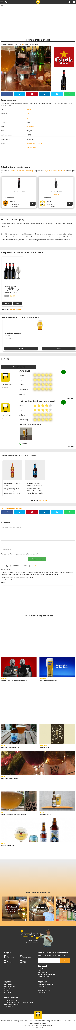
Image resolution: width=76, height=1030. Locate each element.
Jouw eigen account (44, 990)
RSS (24, 962)
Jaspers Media (47, 1025)
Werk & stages (42, 972)
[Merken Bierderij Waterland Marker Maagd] (19, 801)
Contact (40, 970)
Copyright (41, 986)
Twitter (9, 962)
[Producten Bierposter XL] (57, 734)
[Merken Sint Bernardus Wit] (38, 830)
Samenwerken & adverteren (47, 974)
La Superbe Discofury (11, 1000)
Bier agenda (7, 992)
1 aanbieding (56, 194)
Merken (4, 6)
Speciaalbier (31, 118)
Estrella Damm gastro (13, 333)
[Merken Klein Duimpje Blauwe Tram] (19, 734)
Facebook (10, 957)
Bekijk (7, 303)
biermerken (43, 500)
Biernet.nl (27, 1025)
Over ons (41, 968)
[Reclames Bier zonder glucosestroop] (57, 667)
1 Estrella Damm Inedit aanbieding (21, 171)
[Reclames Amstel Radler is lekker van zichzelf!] (19, 667)
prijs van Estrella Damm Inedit (55, 171)
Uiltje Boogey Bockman (11, 1004)
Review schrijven (20, 367)
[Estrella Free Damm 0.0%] (35, 470)
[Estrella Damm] (12, 470)
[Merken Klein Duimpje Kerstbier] (38, 763)
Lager (18, 483)
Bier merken (8, 984)
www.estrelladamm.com (35, 143)
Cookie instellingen (44, 976)
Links (39, 988)
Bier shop (7, 990)
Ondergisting (31, 126)
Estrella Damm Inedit (36, 566)
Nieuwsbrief (42, 992)
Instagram (26, 957)
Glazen (7, 336)
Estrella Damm (32, 148)
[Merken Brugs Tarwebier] (57, 801)
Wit (23, 45)
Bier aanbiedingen (9, 986)
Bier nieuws (7, 988)
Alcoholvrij (35, 485)
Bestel (17, 303)
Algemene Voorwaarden (45, 984)
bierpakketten (15, 309)
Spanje (29, 109)
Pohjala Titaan (8, 1006)
